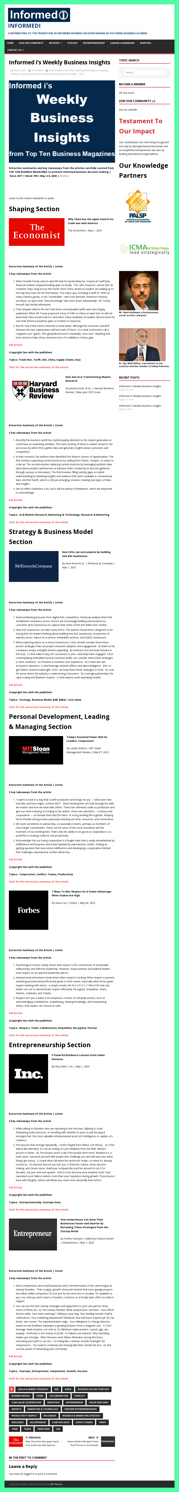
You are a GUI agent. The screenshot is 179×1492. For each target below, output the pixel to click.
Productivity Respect (24, 1415)
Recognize (50, 1415)
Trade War (43, 1428)
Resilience (18, 1422)
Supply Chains (84, 1422)
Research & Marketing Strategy (81, 1415)
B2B (57, 1389)
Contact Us (14, 49)
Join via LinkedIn (128, 109)
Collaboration (58, 1395)
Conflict (79, 1395)
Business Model (21, 1395)
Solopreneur (38, 1422)
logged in (29, 1473)
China (39, 1395)
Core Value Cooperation (26, 1402)
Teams (27, 1428)
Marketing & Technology (43, 1409)
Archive (64, 176)
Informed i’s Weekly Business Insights (140, 386)
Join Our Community (31, 43)
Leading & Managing (122, 43)
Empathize (53, 1402)
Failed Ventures (98, 1402)
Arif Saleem (37, 70)
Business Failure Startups (93, 1389)
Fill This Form (126, 93)
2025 (51, 70)
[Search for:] (145, 73)
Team (14, 1428)
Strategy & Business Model (35, 74)
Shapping (145, 43)
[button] (62, 367)
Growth (16, 1409)
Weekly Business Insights (63, 74)
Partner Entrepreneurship (81, 1409)
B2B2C (68, 1389)
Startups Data (60, 1422)
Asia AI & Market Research (33, 1389)
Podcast (72, 43)
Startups (15, 74)
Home (10, 43)
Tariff (102, 1422)
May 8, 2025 (20, 70)
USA (58, 1428)
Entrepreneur (74, 1402)
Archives (54, 43)
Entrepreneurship (94, 43)
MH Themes (56, 1484)
